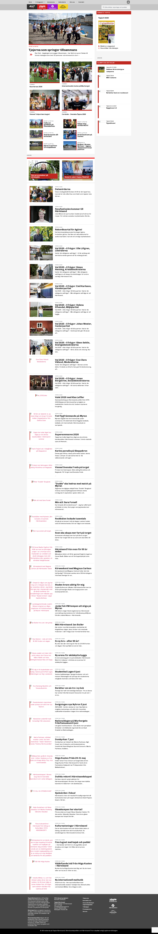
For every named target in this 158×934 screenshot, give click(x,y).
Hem (30, 2)
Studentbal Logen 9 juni (67, 671)
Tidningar (86, 907)
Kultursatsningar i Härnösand (71, 825)
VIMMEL (32, 84)
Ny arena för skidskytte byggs (71, 655)
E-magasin (39, 2)
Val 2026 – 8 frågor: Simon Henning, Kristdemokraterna (70, 268)
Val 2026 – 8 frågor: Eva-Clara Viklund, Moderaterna (71, 361)
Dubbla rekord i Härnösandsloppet (73, 776)
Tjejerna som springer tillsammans (53, 50)
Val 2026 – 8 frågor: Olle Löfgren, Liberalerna (72, 249)
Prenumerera (87, 909)
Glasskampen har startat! (68, 809)
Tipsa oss (86, 898)
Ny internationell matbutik (69, 880)
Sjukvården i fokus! (65, 793)
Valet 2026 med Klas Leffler (69, 397)
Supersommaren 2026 (67, 434)
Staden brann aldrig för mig (69, 584)
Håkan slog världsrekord (82, 124)
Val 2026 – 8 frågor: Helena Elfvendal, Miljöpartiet (69, 306)
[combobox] (115, 7)
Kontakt (81, 2)
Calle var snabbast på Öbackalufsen (49, 124)
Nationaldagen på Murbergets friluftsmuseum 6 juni (71, 721)
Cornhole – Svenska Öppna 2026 (74, 114)
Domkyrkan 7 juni (64, 739)
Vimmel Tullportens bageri (40, 114)
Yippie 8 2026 (103, 18)
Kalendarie (62, 2)
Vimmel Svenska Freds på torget (72, 467)
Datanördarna (62, 189)
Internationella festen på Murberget (76, 86)
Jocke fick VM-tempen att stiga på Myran (73, 607)
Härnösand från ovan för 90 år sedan (71, 550)
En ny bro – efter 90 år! (67, 641)
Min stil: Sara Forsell (66, 502)
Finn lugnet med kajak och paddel (72, 842)
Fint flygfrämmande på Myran (71, 416)
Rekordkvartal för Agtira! (68, 229)
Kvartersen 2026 (36, 87)
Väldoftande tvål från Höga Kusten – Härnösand (73, 864)
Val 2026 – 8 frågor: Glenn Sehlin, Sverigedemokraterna (72, 343)
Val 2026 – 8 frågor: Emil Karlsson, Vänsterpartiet (73, 287)
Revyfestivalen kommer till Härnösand (69, 210)
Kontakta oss (87, 900)
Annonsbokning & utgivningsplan (88, 903)
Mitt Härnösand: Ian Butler (69, 624)
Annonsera (51, 2)
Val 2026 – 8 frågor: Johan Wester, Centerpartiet (73, 324)
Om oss (72, 2)
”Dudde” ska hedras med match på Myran (73, 484)
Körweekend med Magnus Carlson (73, 568)
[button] (128, 2)
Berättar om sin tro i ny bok (69, 688)
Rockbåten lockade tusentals (70, 518)
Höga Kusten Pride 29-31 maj (70, 758)
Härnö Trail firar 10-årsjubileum (50, 146)
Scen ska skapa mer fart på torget (73, 532)
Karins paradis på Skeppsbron (71, 450)
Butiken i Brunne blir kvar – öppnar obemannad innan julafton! (84, 146)
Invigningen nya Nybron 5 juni (71, 704)
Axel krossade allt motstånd (51, 135)
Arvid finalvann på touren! (84, 135)
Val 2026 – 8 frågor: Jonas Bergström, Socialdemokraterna (72, 379)
